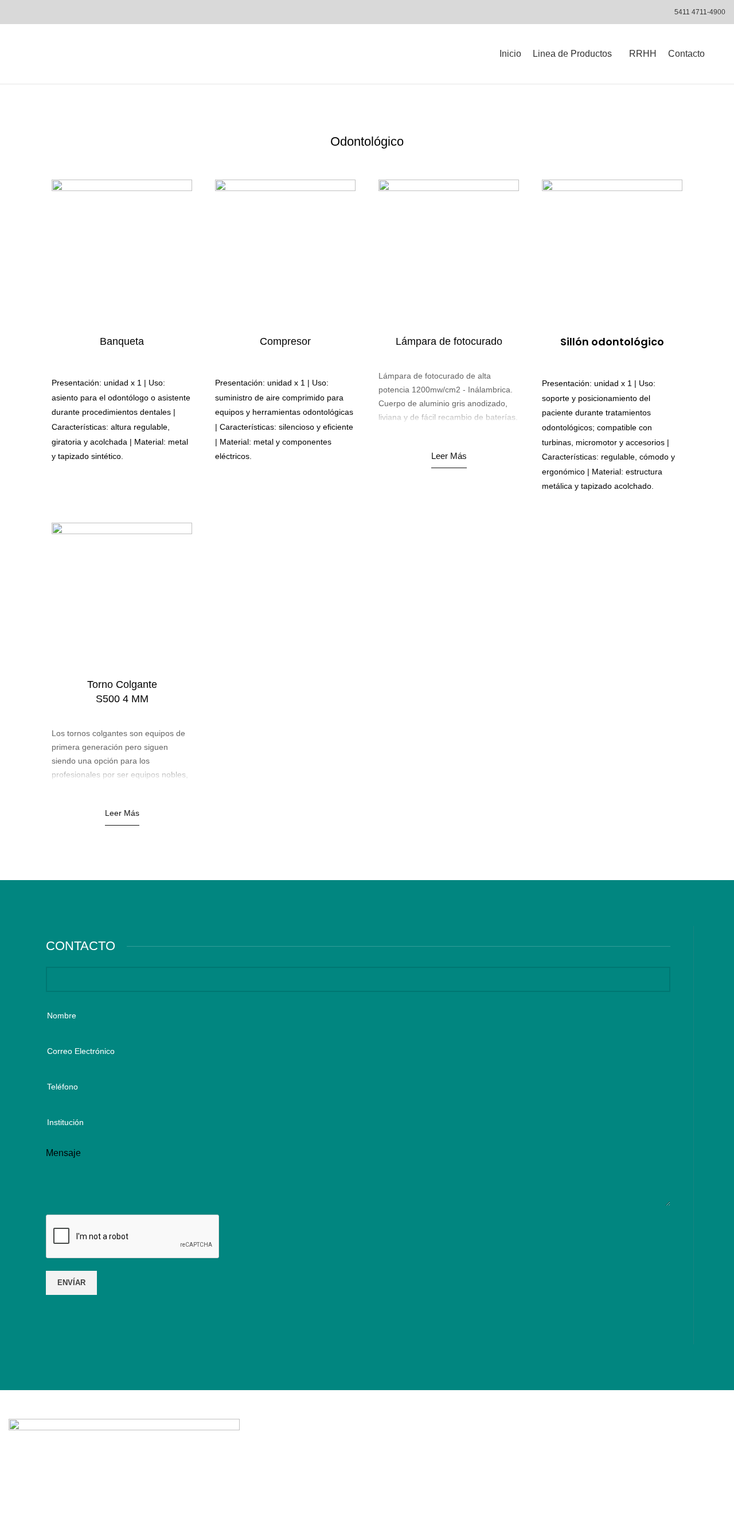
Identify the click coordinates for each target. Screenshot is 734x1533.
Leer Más (449, 456)
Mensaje (63, 1153)
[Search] (720, 53)
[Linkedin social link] (624, 1456)
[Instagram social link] (610, 1456)
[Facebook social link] (595, 1456)
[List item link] (366, 1456)
